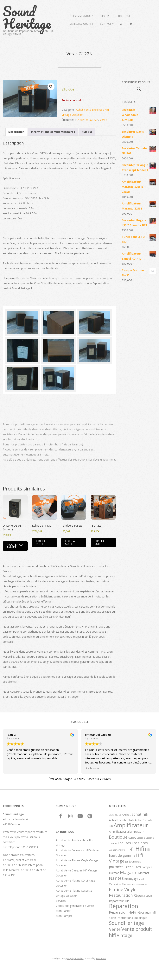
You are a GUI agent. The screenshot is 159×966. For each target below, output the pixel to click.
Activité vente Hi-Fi (121, 820)
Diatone (141, 837)
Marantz (143, 873)
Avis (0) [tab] (87, 132)
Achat (127, 814)
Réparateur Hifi (119, 901)
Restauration (121, 895)
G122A (94, 120)
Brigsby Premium (75, 958)
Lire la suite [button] (92, 768)
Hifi (139, 848)
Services (104, 16)
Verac (103, 120)
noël (141, 879)
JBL (126, 861)
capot (132, 837)
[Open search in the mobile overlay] (139, 88)
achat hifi (139, 814)
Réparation (123, 906)
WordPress (101, 958)
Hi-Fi (130, 849)
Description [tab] (16, 132)
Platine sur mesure (134, 884)
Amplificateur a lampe (123, 831)
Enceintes (82, 120)
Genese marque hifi (81, 23)
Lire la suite (41, 542)
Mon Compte (64, 916)
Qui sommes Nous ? (81, 16)
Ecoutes (124, 843)
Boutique (124, 16)
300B (115, 815)
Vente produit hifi (130, 932)
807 (121, 815)
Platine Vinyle (122, 889)
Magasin (128, 872)
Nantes (116, 878)
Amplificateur (131, 825)
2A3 (111, 815)
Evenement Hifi (117, 850)
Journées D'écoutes (125, 866)
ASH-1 (141, 831)
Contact (105, 23)
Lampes (147, 867)
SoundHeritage (126, 922)
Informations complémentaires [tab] (53, 132)
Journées (135, 861)
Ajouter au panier (15, 546)
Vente (115, 929)
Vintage (124, 935)
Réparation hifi (146, 912)
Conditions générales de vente (75, 906)
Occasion (115, 884)
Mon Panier (63, 911)
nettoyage (131, 879)
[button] (51, 86)
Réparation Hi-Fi (122, 912)
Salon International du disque (128, 918)
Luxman (114, 873)
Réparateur (143, 895)
